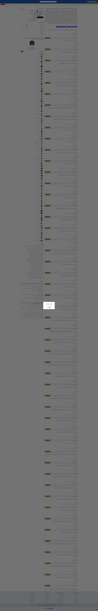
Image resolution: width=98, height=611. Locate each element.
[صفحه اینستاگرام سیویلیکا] (48, 307)
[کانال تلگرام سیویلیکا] (49, 307)
